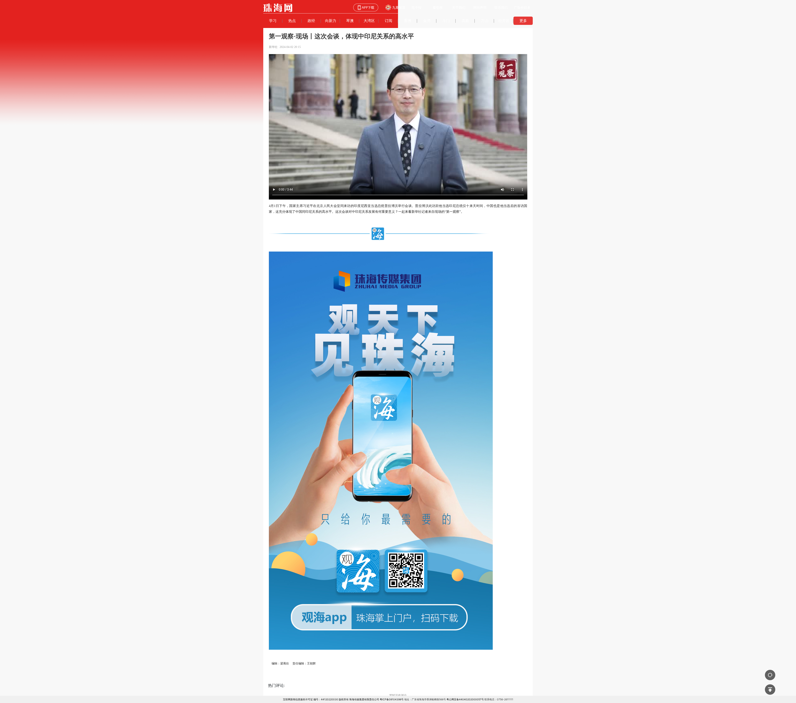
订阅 (388, 20)
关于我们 (458, 7)
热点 (292, 20)
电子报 (416, 7)
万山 (484, 20)
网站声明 (480, 7)
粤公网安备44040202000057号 (465, 699)
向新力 (330, 20)
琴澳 (350, 20)
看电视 (438, 7)
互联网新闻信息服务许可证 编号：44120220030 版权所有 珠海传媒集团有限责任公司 (331, 699)
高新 (465, 20)
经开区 (504, 20)
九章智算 (398, 7)
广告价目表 (522, 7)
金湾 (427, 20)
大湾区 (369, 20)
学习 (273, 20)
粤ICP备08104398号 (392, 699)
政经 (311, 20)
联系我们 (501, 7)
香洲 (407, 20)
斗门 (446, 20)
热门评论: (276, 685)
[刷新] (770, 675)
